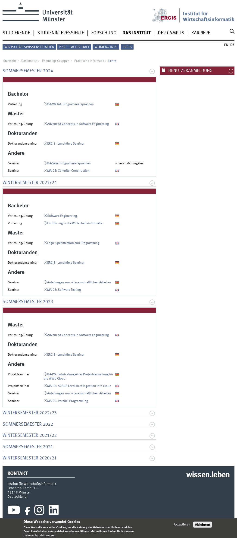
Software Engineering (62, 216)
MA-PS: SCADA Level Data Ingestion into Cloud (79, 386)
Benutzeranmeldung (189, 71)
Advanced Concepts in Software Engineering (78, 124)
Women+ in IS (105, 47)
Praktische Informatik (89, 61)
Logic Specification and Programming (73, 243)
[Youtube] (13, 511)
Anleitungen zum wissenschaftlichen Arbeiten (79, 282)
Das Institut (136, 33)
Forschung (103, 33)
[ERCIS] (167, 12)
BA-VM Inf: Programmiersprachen (70, 104)
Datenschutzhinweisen (40, 535)
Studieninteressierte (60, 33)
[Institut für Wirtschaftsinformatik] (208, 12)
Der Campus (171, 33)
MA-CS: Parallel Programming (67, 401)
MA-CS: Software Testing (64, 289)
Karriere (200, 33)
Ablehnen (202, 524)
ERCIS (127, 47)
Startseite (9, 61)
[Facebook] (27, 511)
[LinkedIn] (54, 511)
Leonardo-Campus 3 (22, 488)
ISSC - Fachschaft (74, 47)
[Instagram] (39, 511)
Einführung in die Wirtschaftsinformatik (74, 223)
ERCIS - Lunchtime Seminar (65, 143)
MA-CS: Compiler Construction (68, 170)
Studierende (16, 33)
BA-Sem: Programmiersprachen (69, 163)
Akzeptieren (182, 524)
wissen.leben (208, 475)
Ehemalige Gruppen (55, 61)
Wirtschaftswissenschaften (29, 47)
